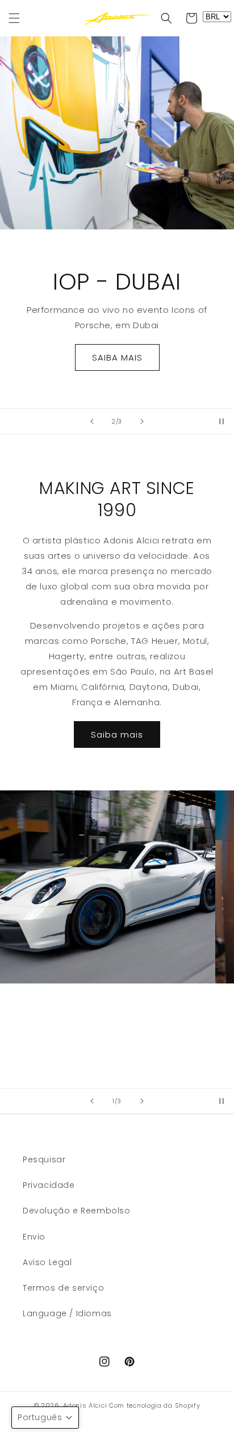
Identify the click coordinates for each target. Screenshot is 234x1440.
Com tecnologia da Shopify (154, 1405)
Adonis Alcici (85, 1405)
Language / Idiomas (67, 1313)
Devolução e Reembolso (77, 1210)
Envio (34, 1236)
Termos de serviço (63, 1288)
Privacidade (49, 1185)
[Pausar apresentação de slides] (221, 421)
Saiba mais (117, 734)
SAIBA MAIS (117, 357)
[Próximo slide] (141, 421)
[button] (14, 18)
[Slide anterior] (92, 421)
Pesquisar (44, 1159)
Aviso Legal (47, 1262)
